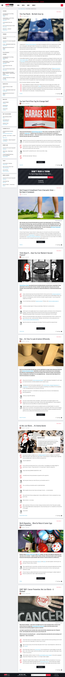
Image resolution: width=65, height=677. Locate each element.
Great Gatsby (31, 235)
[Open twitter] (40, 182)
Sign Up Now (50, 177)
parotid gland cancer (44, 661)
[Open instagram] (43, 182)
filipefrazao (58, 622)
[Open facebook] (38, 182)
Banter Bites (5, 83)
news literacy (5, 26)
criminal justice (22, 331)
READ (18, 5)
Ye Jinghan (58, 283)
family (4, 23)
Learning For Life (6, 128)
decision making (5, 106)
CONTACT (33, 5)
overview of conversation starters (7, 133)
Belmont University (56, 68)
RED (21, 16)
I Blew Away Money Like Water (7, 116)
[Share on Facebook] (56, 94)
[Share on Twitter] (58, 94)
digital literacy (5, 137)
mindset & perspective (23, 417)
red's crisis (4, 182)
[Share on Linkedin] (60, 94)
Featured (4, 54)
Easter (38, 554)
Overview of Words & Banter (23, 515)
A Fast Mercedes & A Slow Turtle (7, 22)
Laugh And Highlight (6, 102)
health (20, 669)
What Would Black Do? (6, 119)
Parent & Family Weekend (31, 44)
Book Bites (5, 99)
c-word (26, 646)
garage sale (27, 133)
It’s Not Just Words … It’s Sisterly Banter (33, 425)
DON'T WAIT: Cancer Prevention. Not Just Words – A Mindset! (37, 590)
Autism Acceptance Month (27, 371)
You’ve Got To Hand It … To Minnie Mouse (8, 184)
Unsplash (61, 283)
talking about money (6, 121)
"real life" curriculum (6, 75)
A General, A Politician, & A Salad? (7, 86)
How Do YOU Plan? (5, 169)
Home (19, 8)
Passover (28, 554)
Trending (4, 34)
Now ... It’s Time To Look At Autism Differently (35, 339)
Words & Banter (23, 8)
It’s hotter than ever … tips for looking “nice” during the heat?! (8, 19)
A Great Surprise (5, 108)
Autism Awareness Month (38, 380)
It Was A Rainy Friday (6, 181)
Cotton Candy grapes (24, 59)
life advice (4, 103)
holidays (21, 581)
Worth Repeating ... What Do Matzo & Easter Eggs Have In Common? (36, 524)
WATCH (23, 5)
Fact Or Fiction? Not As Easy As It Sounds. (9, 25)
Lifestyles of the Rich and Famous (33, 236)
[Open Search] (62, 5)
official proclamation (56, 294)
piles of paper (5, 79)
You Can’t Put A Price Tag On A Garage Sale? (34, 101)
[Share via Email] (61, 94)
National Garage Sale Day (37, 131)
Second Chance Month (24, 285)
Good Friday (32, 554)
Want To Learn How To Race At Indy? (8, 166)
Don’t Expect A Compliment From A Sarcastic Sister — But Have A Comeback (37, 191)
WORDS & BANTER (42, 455)
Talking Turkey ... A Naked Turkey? (8, 151)
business (4, 185)
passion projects (39, 301)
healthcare (21, 244)
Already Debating (5, 105)
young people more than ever (38, 626)
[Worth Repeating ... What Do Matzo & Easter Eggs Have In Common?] (40, 541)
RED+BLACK (22, 103)
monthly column (5, 30)
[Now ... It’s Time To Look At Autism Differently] (40, 355)
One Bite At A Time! (5, 123)
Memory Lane (5, 145)
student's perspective (6, 167)
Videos (4, 160)
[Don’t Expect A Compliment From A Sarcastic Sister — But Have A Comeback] (40, 208)
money (4, 117)
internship (23, 61)
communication (5, 91)
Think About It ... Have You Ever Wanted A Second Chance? (36, 254)
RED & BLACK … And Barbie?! (7, 28)
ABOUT (28, 5)
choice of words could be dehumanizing (31, 319)
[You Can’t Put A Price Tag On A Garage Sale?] (40, 117)
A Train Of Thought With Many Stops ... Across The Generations (8, 155)
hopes (39, 86)
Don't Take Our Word (7, 113)
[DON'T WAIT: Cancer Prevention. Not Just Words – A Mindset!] (40, 608)
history (4, 87)
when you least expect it (54, 301)
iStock (61, 622)
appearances (4, 20)
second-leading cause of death (45, 655)
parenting (21, 93)
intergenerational (5, 156)
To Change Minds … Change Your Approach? (9, 139)
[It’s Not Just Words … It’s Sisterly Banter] (40, 441)
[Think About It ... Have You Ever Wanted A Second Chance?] (40, 271)
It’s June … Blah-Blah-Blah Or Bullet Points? (9, 89)
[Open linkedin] (41, 182)
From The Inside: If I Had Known (7, 163)
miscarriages (37, 649)
